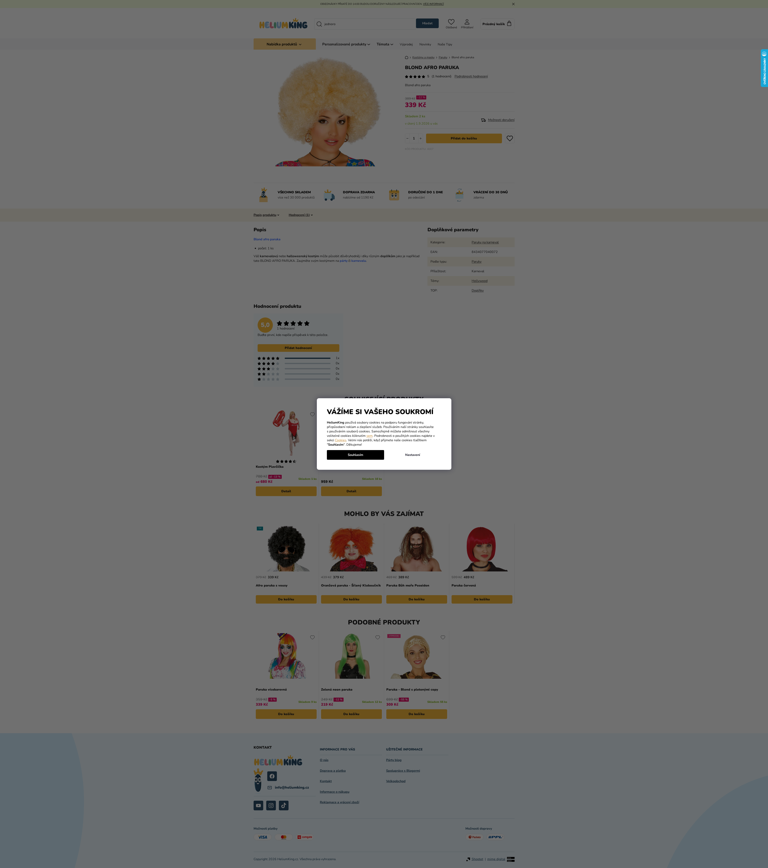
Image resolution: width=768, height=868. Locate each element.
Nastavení (412, 455)
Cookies (340, 440)
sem (369, 436)
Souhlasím (355, 455)
